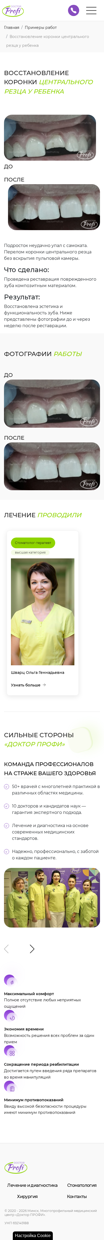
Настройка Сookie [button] (33, 1235)
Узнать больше (26, 685)
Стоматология (82, 1185)
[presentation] (6, 949)
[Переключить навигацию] (91, 11)
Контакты (77, 1196)
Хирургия (27, 1196)
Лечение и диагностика (32, 1185)
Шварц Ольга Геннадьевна (37, 672)
